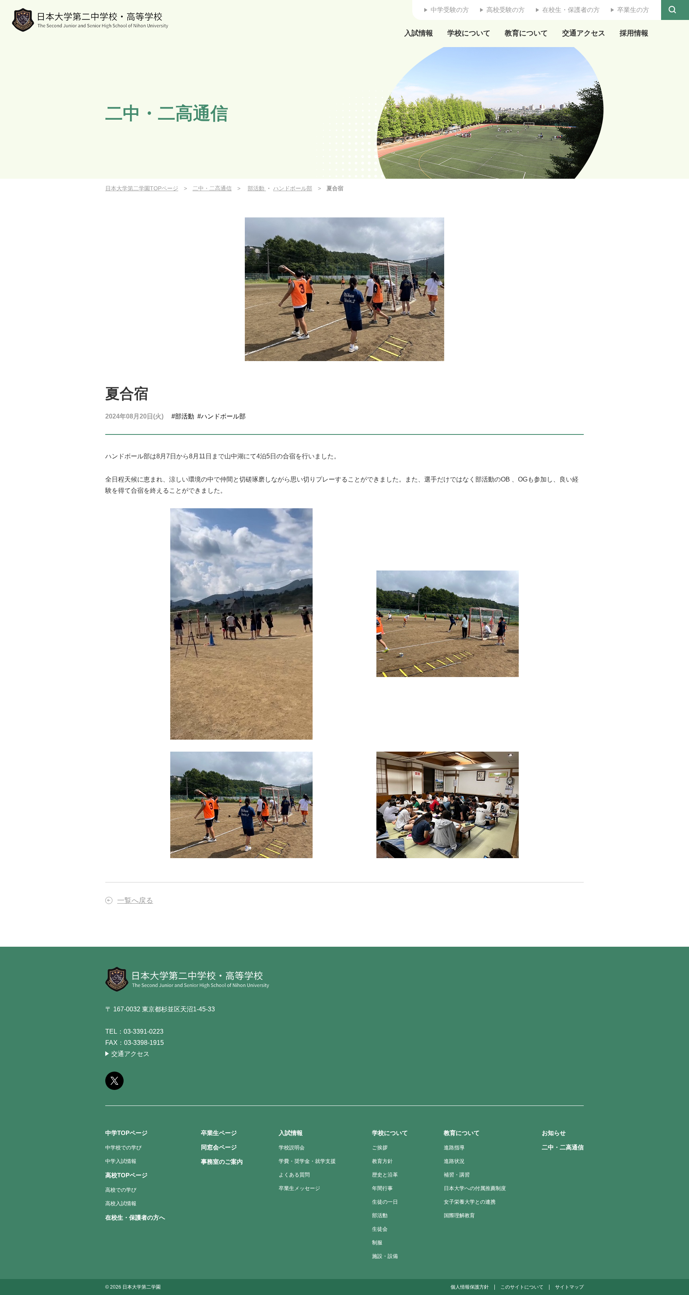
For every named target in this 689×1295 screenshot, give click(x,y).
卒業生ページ (219, 1132)
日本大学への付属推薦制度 (475, 1188)
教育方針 (382, 1161)
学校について (468, 33)
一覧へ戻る (135, 900)
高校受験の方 (505, 9)
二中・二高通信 (212, 188)
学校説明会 (292, 1148)
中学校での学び (123, 1148)
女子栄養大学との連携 (470, 1202)
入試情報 (418, 33)
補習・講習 (457, 1175)
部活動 (257, 188)
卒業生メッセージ (299, 1188)
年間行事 (382, 1188)
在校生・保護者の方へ (135, 1217)
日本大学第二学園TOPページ (141, 188)
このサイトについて (521, 1287)
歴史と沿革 (385, 1175)
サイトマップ (569, 1287)
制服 (377, 1243)
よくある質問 (294, 1175)
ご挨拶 (380, 1148)
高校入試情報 (120, 1203)
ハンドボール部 (292, 188)
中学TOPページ (126, 1132)
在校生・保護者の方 (571, 9)
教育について (526, 33)
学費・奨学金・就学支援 (307, 1161)
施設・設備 (385, 1256)
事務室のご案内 (222, 1161)
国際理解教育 (459, 1215)
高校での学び (120, 1190)
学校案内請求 (670, 627)
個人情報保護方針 (470, 1287)
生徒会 (380, 1229)
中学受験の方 (450, 9)
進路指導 (454, 1148)
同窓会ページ (219, 1147)
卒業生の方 (633, 9)
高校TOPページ (126, 1175)
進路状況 (454, 1161)
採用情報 (634, 33)
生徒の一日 (385, 1202)
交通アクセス (583, 33)
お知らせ (554, 1132)
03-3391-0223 (143, 1031)
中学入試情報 (120, 1161)
